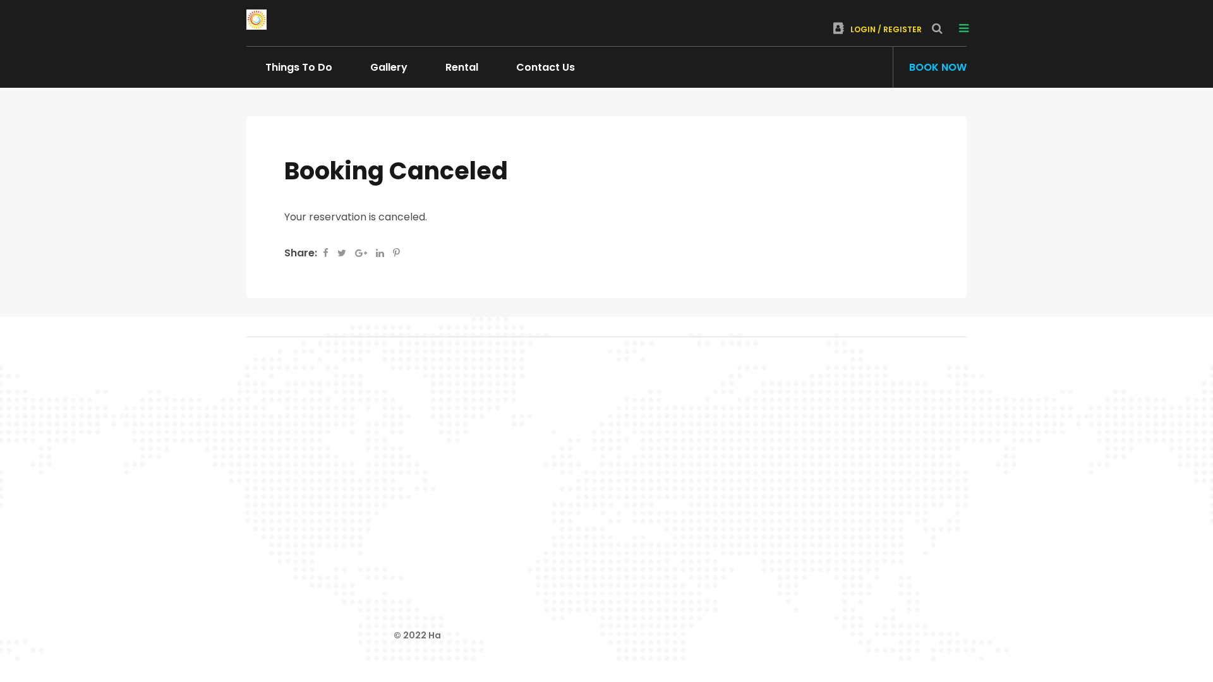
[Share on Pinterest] (396, 252)
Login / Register (886, 29)
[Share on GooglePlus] (362, 252)
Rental (461, 67)
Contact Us (545, 67)
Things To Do (298, 67)
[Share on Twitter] (343, 252)
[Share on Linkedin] (381, 252)
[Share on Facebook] (327, 252)
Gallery (388, 67)
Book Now (938, 67)
